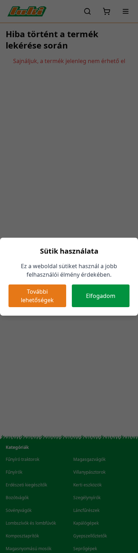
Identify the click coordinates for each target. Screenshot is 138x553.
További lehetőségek (37, 296)
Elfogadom (100, 296)
